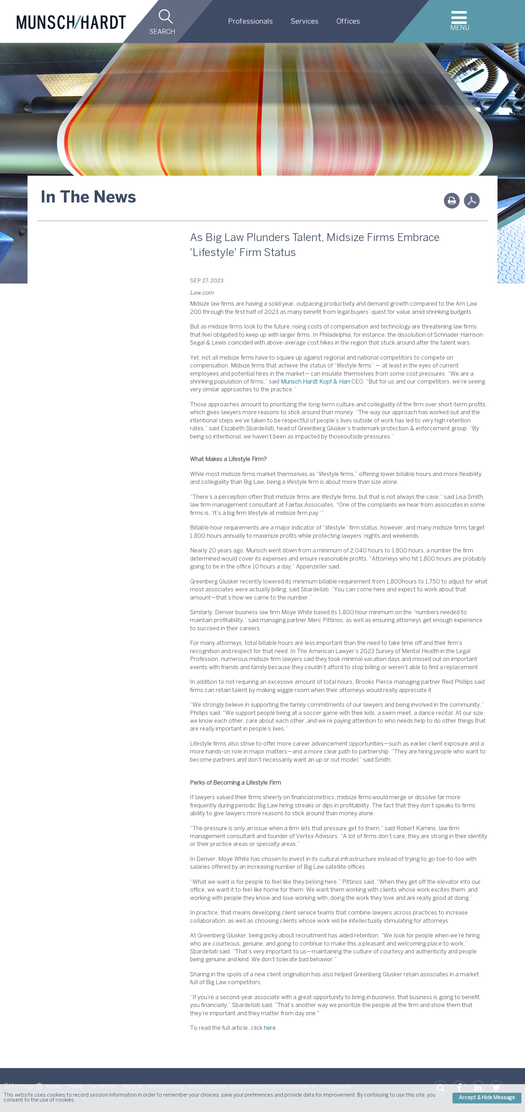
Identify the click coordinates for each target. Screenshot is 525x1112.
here (270, 1028)
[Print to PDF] (472, 201)
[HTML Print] (452, 201)
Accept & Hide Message (487, 1098)
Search (162, 32)
